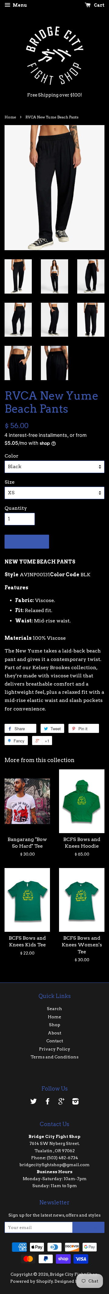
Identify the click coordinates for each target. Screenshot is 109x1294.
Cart (98, 5)
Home (10, 117)
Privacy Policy (54, 1049)
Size (10, 482)
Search (54, 1008)
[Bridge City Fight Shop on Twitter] (33, 1102)
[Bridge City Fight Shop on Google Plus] (61, 1102)
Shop (54, 1024)
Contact (54, 1040)
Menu (19, 5)
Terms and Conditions (54, 1056)
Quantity (16, 508)
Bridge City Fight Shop (74, 1274)
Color (11, 456)
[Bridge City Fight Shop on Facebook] (47, 1102)
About (54, 1032)
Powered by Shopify (31, 1281)
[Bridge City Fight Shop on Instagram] (75, 1102)
